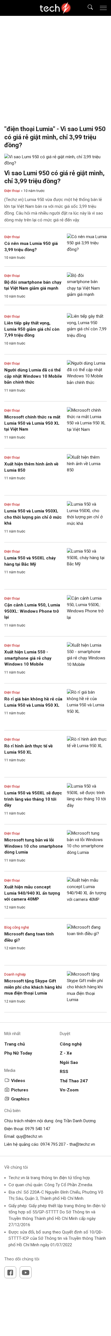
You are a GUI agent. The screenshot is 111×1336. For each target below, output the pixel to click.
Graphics (20, 1099)
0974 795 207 (52, 1144)
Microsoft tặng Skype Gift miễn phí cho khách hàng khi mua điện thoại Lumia (33, 987)
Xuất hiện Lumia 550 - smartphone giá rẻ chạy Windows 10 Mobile (28, 658)
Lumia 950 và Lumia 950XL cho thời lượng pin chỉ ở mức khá (33, 517)
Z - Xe (66, 1053)
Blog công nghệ (16, 927)
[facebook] (10, 1272)
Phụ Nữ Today (18, 1053)
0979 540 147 (37, 1128)
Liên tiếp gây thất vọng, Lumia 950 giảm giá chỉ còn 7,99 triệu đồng (31, 329)
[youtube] (26, 1272)
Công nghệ (71, 1044)
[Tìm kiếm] (87, 8)
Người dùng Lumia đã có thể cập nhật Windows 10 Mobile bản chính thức (33, 376)
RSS (64, 1071)
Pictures (19, 1090)
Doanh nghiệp (15, 974)
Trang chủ (14, 1044)
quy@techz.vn (29, 1136)
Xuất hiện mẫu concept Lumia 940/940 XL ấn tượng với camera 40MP (32, 893)
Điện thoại (12, 191)
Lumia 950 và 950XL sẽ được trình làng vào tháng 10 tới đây (33, 799)
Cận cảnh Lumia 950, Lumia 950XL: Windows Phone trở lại (32, 611)
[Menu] (103, 8)
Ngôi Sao (69, 1062)
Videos (18, 1080)
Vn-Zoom (69, 1090)
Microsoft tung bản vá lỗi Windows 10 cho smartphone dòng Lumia (33, 846)
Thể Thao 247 (74, 1080)
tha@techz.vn (82, 1144)
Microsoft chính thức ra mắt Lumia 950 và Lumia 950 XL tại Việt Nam (32, 423)
